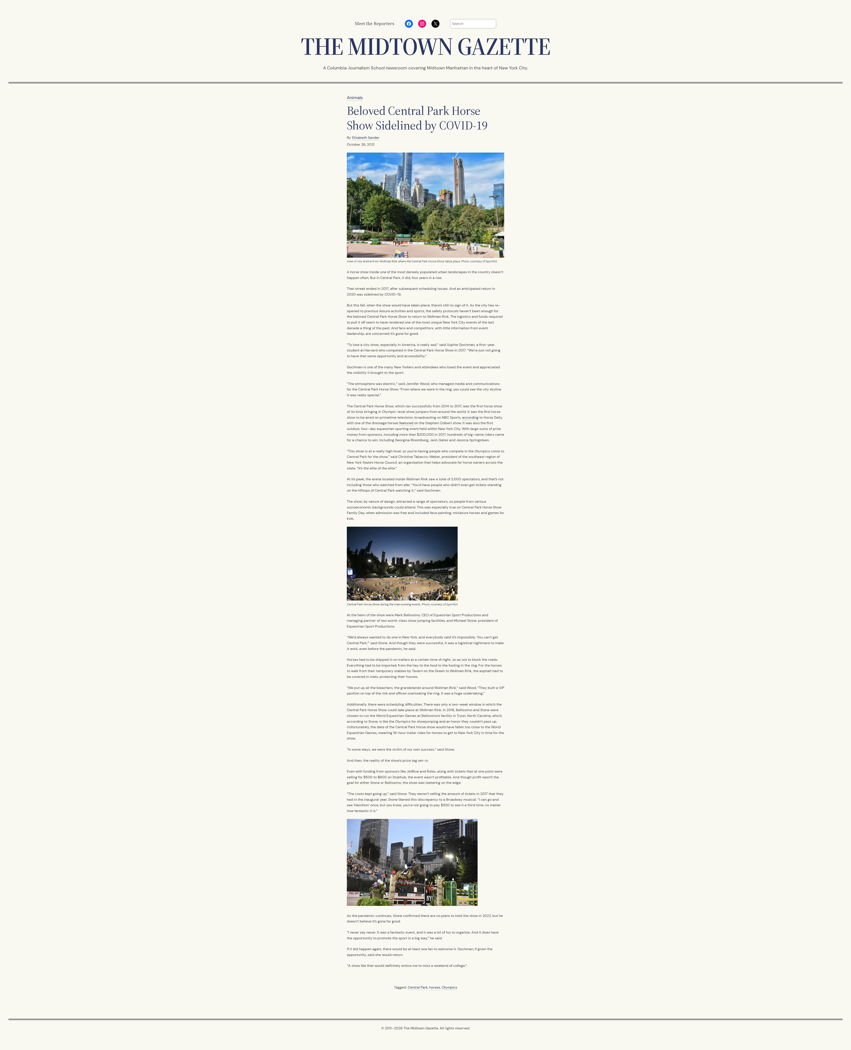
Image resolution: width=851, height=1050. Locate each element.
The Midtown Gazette (425, 46)
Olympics (449, 987)
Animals (355, 97)
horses (434, 987)
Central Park (418, 987)
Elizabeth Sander (365, 137)
